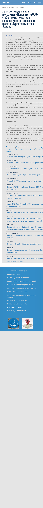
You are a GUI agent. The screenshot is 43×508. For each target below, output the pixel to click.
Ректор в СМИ (24, 7)
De (34, 2)
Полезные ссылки (14, 307)
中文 (29, 2)
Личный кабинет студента (17, 271)
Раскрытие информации (17, 292)
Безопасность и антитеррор (18, 300)
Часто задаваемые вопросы (18, 278)
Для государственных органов (25, 149)
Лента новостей (10, 147)
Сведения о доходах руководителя (21, 288)
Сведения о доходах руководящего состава (21, 296)
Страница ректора (13, 7)
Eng (23, 2)
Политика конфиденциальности (20, 285)
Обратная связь (13, 274)
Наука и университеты (16, 311)
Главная (4, 7)
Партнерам (38, 149)
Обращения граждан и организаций (21, 281)
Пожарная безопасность (17, 304)
